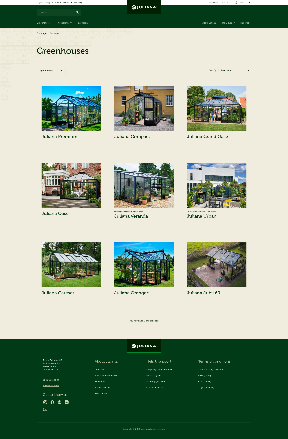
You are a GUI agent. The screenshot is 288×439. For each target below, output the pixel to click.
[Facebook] (52, 402)
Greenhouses (43, 23)
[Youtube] (45, 409)
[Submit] (77, 12)
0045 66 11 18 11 (51, 380)
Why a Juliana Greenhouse (107, 375)
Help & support (227, 23)
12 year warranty (43, 2)
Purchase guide (153, 375)
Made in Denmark (62, 2)
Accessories (63, 23)
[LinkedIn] (66, 402)
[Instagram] (45, 402)
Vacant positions (102, 387)
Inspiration (83, 23)
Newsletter (213, 2)
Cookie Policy (205, 381)
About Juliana (209, 23)
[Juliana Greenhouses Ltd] (144, 7)
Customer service (154, 387)
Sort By (212, 70)
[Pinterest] (59, 402)
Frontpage (41, 33)
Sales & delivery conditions (211, 369)
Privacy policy (204, 375)
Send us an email (51, 385)
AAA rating (78, 2)
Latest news (100, 369)
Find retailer (245, 23)
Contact (225, 2)
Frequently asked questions (159, 369)
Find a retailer (101, 393)
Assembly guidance (155, 381)
